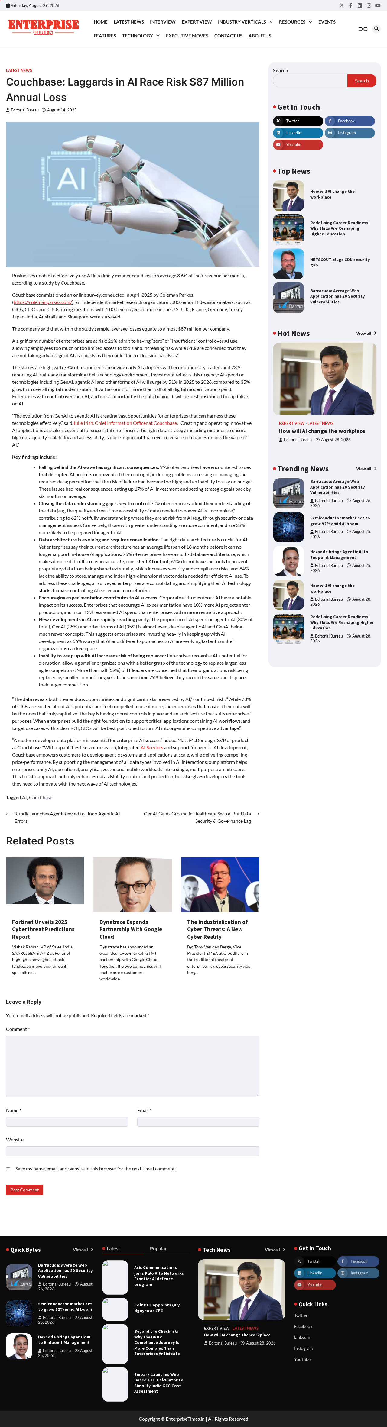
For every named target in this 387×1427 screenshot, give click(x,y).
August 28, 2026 (336, 440)
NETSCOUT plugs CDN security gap (340, 262)
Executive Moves (187, 35)
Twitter (301, 1315)
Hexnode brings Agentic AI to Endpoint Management (339, 554)
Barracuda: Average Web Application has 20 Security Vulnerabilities (337, 296)
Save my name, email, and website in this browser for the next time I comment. (95, 1168)
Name (13, 1110)
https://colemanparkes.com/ (43, 302)
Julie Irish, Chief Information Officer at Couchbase (125, 423)
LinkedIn (302, 1337)
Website (15, 1139)
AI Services (152, 747)
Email (144, 1110)
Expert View (197, 21)
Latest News (129, 21)
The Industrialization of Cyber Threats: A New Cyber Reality (217, 929)
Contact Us (228, 35)
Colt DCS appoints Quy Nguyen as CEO (157, 1307)
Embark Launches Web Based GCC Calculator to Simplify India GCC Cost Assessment (159, 1383)
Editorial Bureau (25, 110)
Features (105, 35)
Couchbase (40, 797)
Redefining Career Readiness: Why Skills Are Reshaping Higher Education (339, 228)
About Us (260, 35)
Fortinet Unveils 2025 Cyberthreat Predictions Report (43, 929)
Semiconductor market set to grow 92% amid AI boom (340, 520)
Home (101, 21)
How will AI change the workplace (322, 430)
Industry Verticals (242, 21)
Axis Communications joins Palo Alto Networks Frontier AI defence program (159, 1276)
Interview (163, 21)
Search (280, 70)
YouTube (302, 1359)
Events (327, 21)
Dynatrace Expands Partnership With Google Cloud (130, 929)
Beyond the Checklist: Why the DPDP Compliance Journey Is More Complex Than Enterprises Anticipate (157, 1342)
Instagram (303, 1348)
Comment (18, 1029)
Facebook (303, 1326)
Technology (137, 35)
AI (24, 797)
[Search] (376, 29)
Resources (292, 21)
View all (364, 333)
